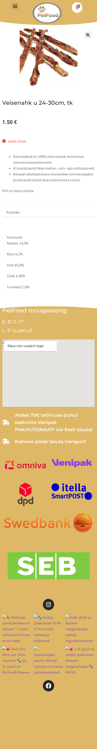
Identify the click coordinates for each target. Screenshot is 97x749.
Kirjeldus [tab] (13, 212)
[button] (15, 6)
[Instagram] (48, 604)
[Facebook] (48, 685)
